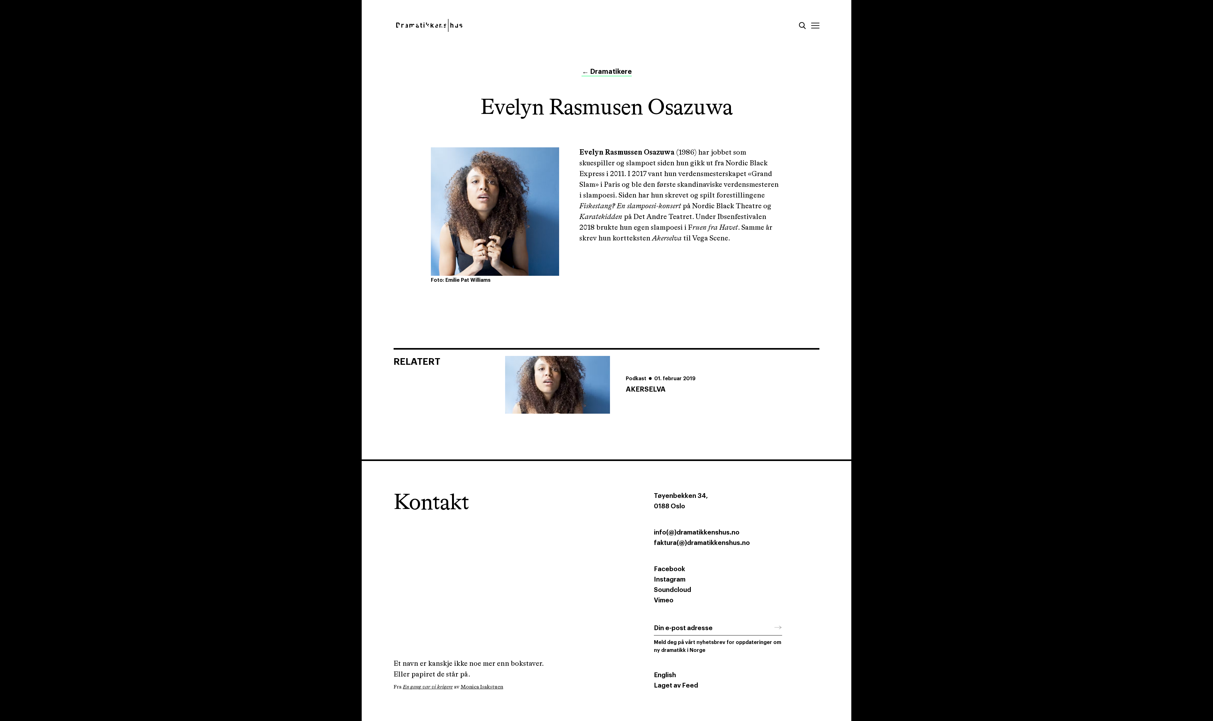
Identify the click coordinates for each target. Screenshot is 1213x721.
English (665, 675)
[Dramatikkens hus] (495, 25)
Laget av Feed (676, 686)
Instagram (669, 579)
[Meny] (815, 25)
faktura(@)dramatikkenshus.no (702, 543)
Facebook (669, 569)
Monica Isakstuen (482, 687)
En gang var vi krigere (428, 687)
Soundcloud (672, 590)
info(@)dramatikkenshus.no (696, 532)
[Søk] (802, 25)
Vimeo (663, 600)
